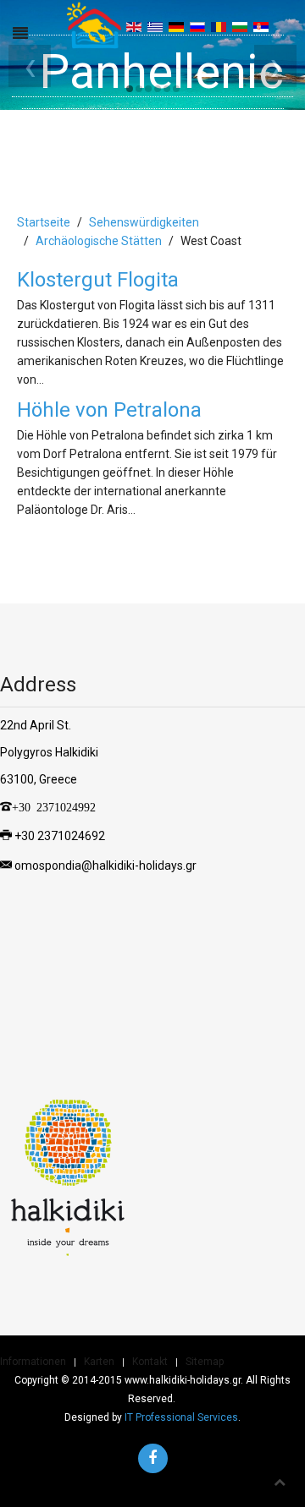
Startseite (43, 222)
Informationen (33, 1362)
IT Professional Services (181, 1417)
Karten (99, 1362)
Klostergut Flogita (98, 280)
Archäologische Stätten (99, 241)
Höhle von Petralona (109, 410)
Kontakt (150, 1362)
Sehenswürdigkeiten (144, 222)
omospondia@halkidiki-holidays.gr (105, 865)
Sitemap (205, 1362)
